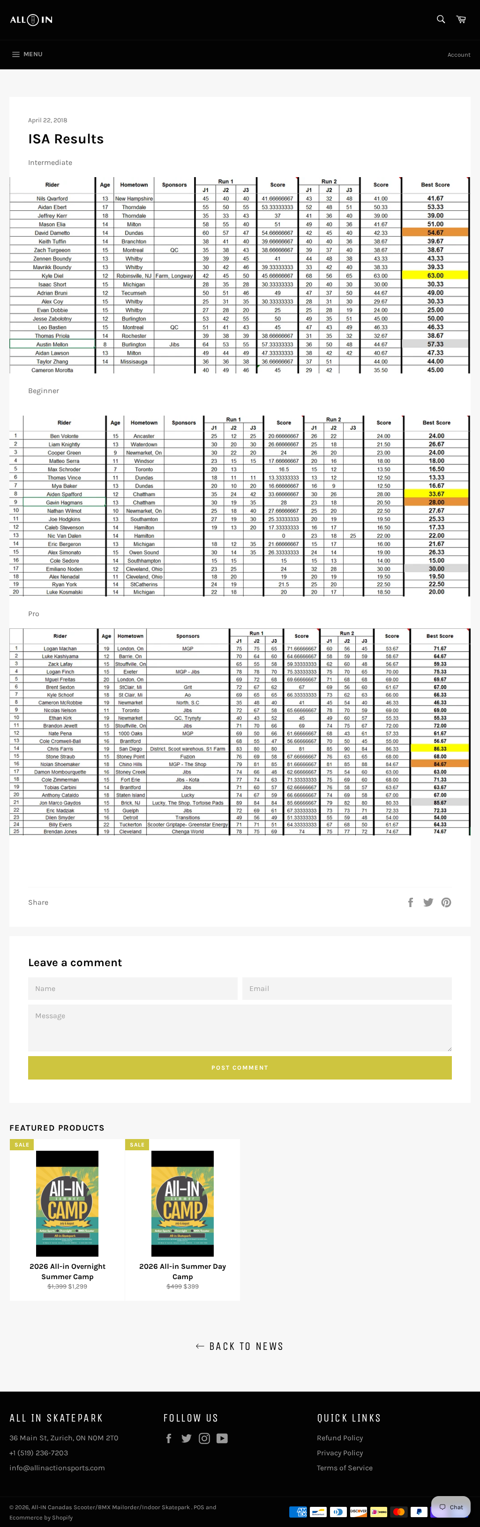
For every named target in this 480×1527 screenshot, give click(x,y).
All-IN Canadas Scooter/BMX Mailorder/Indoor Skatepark (111, 1507)
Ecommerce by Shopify (41, 1517)
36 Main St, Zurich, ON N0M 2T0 (64, 1437)
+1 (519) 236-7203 (38, 1452)
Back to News (244, 1346)
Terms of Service (345, 1467)
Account (459, 54)
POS (199, 1507)
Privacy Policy (340, 1452)
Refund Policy (340, 1437)
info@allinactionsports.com (57, 1467)
